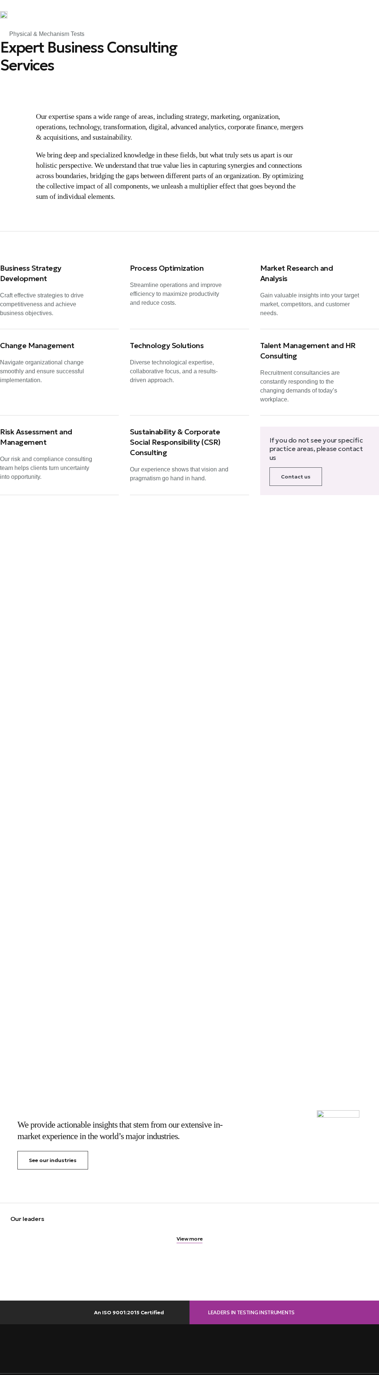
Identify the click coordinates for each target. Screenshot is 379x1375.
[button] (373, 14)
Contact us (296, 476)
